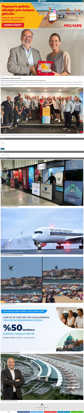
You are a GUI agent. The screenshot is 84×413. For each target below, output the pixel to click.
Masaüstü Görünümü (39, 407)
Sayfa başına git (42, 405)
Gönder (2, 148)
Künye (47, 407)
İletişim (44, 407)
